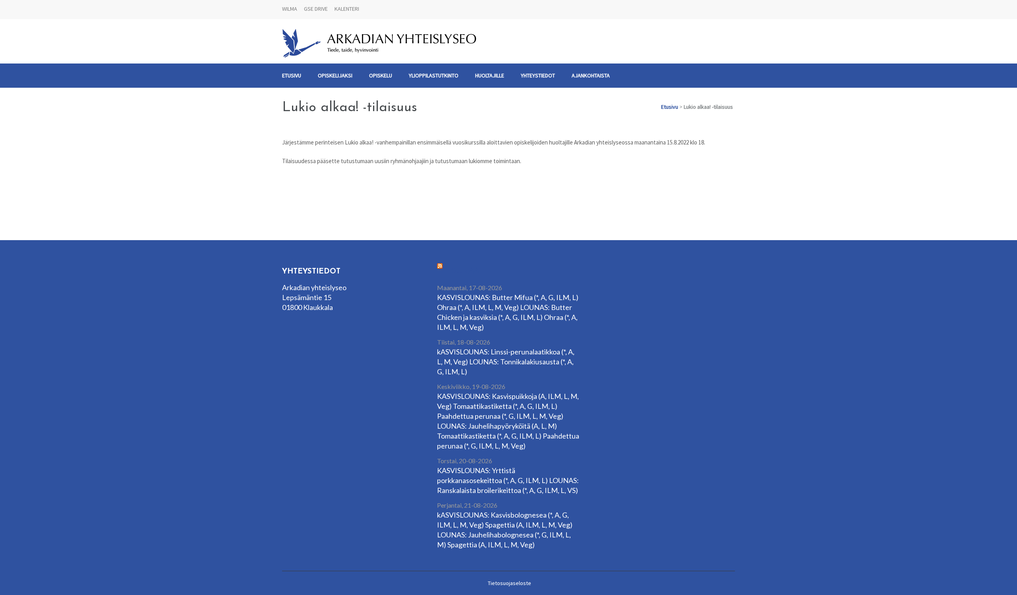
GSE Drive (316, 9)
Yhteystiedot (538, 75)
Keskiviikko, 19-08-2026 (471, 386)
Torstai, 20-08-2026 (464, 460)
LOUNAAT (464, 271)
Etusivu (291, 75)
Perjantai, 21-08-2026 (467, 505)
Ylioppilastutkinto (433, 75)
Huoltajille (489, 75)
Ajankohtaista (591, 75)
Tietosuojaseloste (509, 583)
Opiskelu (380, 75)
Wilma (289, 9)
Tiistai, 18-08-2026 (463, 342)
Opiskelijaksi (335, 75)
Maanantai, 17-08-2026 (469, 287)
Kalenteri (346, 9)
